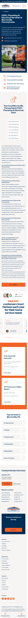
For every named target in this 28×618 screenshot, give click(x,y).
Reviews (4, 580)
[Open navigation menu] (23, 5)
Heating (4, 543)
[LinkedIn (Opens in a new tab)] (14, 599)
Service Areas (5, 558)
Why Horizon (5, 578)
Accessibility (5, 589)
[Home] (13, 509)
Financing (4, 561)
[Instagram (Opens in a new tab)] (8, 599)
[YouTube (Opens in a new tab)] (11, 599)
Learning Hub (5, 567)
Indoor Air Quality (6, 550)
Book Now (13, 529)
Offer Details (7, 372)
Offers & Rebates (6, 565)
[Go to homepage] (6, 6)
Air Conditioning (6, 541)
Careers (4, 582)
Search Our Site (5, 569)
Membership (5, 563)
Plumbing (4, 546)
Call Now (14, 284)
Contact (4, 584)
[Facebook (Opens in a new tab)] (3, 599)
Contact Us (7, 483)
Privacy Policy (5, 587)
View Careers (17, 483)
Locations (6, 11)
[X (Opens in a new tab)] (5, 599)
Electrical (4, 548)
